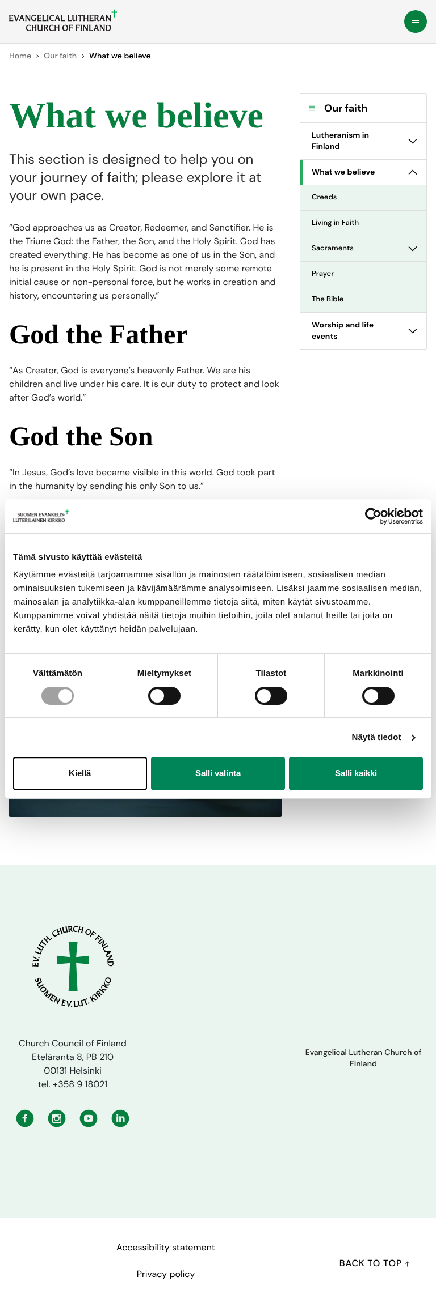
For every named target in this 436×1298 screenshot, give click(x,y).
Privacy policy (166, 1274)
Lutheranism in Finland (340, 141)
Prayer (323, 274)
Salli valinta (218, 773)
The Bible (327, 299)
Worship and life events (343, 331)
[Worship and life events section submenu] (412, 331)
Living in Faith (335, 223)
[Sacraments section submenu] (412, 248)
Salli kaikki (356, 773)
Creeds (324, 197)
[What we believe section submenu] (412, 172)
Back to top (372, 1263)
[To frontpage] (63, 20)
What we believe (343, 172)
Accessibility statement (165, 1247)
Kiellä (80, 773)
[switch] (164, 696)
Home (20, 56)
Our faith (60, 56)
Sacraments (333, 248)
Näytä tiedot (376, 737)
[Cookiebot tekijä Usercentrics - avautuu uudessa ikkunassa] (373, 516)
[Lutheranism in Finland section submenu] (412, 141)
